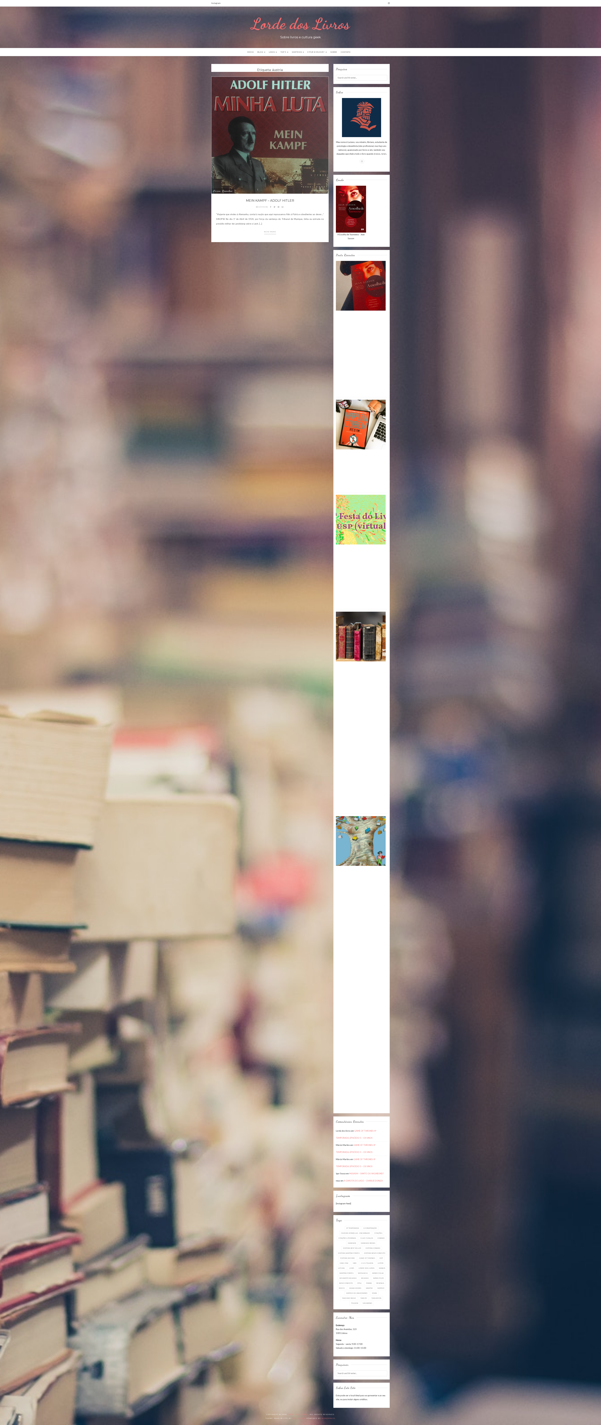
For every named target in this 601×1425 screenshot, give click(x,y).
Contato (346, 52)
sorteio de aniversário (356, 1293)
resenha (380, 1283)
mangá (382, 1268)
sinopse (369, 1288)
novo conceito (346, 1283)
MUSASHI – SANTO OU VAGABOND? (366, 1173)
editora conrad (373, 1248)
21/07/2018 (263, 207)
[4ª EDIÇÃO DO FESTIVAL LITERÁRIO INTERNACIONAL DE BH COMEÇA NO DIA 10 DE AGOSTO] (361, 840)
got (381, 1258)
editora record (347, 1258)
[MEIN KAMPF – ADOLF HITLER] (270, 135)
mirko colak (378, 1273)
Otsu (359, 1283)
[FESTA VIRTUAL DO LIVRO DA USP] (361, 519)
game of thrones (367, 1258)
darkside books (368, 1243)
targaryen (376, 1298)
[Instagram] (389, 3)
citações (378, 1233)
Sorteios (297, 52)
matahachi (363, 1273)
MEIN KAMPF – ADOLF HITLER (270, 200)
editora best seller (352, 1248)
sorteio (380, 1288)
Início (250, 52)
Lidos (272, 52)
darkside (352, 1243)
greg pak (344, 1263)
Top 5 (283, 52)
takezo (363, 1298)
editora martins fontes (349, 1253)
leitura (341, 1268)
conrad (381, 1238)
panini (369, 1283)
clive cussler (366, 1238)
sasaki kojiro (355, 1288)
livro (351, 1268)
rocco (342, 1288)
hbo (354, 1263)
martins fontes (346, 1273)
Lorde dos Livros (300, 23)
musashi (365, 1278)
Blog (260, 52)
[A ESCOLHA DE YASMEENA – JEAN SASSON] (361, 285)
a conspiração (370, 1228)
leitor (380, 1263)
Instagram (216, 3)
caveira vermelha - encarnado (355, 1233)
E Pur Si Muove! (316, 52)
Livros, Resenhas (222, 190)
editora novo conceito (374, 1253)
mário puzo (378, 1278)
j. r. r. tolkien (367, 1263)
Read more (270, 232)
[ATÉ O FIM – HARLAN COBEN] (361, 424)
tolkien (354, 1303)
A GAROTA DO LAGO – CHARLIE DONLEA (363, 1180)
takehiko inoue (349, 1298)
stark (374, 1293)
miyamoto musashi (348, 1278)
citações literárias (347, 1238)
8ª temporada (353, 1228)
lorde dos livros (366, 1268)
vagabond (367, 1303)
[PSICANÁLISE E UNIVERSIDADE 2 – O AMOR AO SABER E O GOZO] (361, 636)
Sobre (333, 52)
